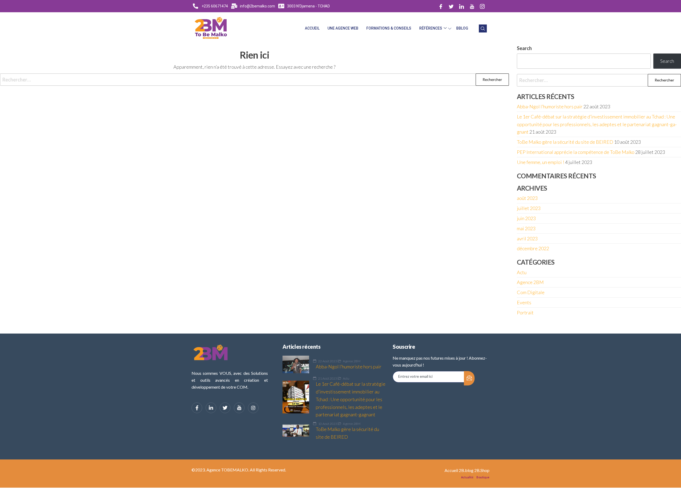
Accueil (312, 28)
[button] (483, 28)
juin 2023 (526, 218)
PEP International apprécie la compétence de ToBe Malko (575, 152)
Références (430, 28)
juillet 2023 (529, 208)
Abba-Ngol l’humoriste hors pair (550, 106)
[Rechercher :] (254, 79)
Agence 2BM (530, 282)
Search (667, 61)
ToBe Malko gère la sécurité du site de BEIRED (565, 142)
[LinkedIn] (462, 6)
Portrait (525, 312)
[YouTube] (239, 407)
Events (524, 302)
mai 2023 (526, 228)
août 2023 (527, 198)
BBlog (462, 28)
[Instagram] (482, 6)
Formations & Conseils (388, 28)
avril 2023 (527, 238)
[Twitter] (451, 6)
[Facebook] (441, 6)
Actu (521, 272)
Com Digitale (531, 292)
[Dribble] (472, 6)
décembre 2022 (533, 248)
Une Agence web (342, 28)
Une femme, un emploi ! (540, 162)
